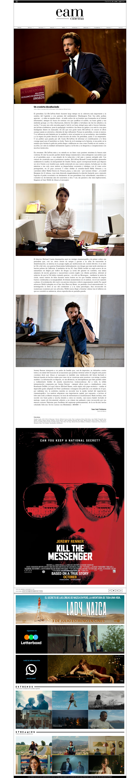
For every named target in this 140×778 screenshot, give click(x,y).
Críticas (30, 27)
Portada (19, 27)
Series (63, 27)
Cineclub (108, 27)
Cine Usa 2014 (26, 591)
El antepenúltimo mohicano (40, 5)
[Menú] (17, 1)
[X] (113, 590)
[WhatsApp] (120, 590)
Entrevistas (74, 27)
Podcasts (52, 27)
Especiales (86, 27)
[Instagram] (117, 590)
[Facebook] (110, 590)
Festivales (41, 27)
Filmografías (97, 27)
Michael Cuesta (38, 591)
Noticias (121, 27)
